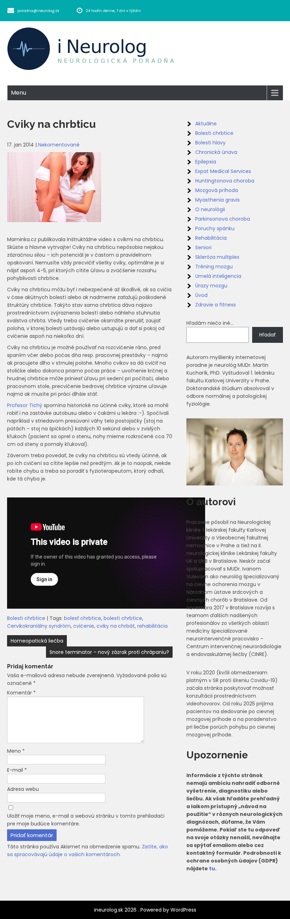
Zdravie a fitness (215, 304)
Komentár (21, 692)
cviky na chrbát (116, 625)
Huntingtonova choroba (224, 180)
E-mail (17, 770)
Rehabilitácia (211, 237)
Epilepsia (205, 161)
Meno (16, 750)
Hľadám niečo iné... (209, 323)
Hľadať (267, 334)
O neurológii (210, 209)
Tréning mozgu (214, 266)
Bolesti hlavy (210, 142)
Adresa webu (23, 789)
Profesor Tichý (25, 405)
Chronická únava (216, 152)
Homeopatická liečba (37, 640)
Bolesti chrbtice (26, 618)
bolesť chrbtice (82, 618)
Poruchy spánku (214, 228)
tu (212, 868)
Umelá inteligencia (218, 276)
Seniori (203, 247)
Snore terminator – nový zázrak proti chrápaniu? (109, 652)
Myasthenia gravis (217, 199)
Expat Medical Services (223, 171)
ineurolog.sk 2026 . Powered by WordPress (145, 909)
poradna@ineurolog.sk (38, 10)
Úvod (201, 295)
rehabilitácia (152, 625)
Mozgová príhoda (216, 190)
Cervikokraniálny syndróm (39, 625)
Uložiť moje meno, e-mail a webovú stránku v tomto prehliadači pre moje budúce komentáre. (85, 819)
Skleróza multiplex (217, 257)
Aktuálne (206, 123)
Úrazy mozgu (211, 285)
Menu (18, 93)
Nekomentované (59, 144)
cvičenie (83, 625)
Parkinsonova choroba (222, 218)
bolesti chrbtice (123, 618)
